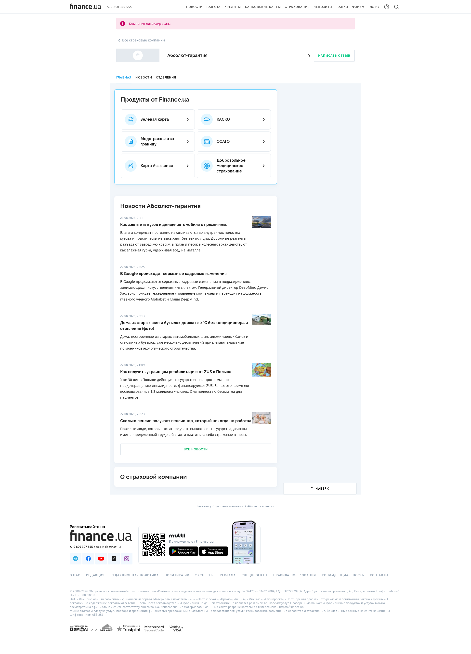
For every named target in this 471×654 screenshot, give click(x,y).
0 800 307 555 (121, 7)
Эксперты (204, 575)
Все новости (196, 449)
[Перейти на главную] (85, 7)
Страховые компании (228, 506)
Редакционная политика (135, 575)
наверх (322, 488)
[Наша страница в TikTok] (114, 558)
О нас (75, 575)
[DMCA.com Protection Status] (79, 628)
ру (377, 7)
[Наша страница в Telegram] (75, 558)
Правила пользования (294, 575)
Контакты (379, 575)
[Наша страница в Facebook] (88, 558)
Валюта (214, 7)
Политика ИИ (177, 575)
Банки (342, 7)
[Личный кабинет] (387, 7)
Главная (123, 77)
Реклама (228, 575)
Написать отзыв (334, 55)
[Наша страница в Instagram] (126, 558)
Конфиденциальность (343, 575)
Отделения (166, 77)
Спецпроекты (254, 575)
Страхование (297, 7)
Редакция (95, 575)
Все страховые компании (143, 40)
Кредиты (232, 7)
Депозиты (323, 7)
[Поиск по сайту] (396, 7)
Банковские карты (263, 7)
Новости (194, 7)
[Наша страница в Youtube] (101, 558)
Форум (358, 7)
